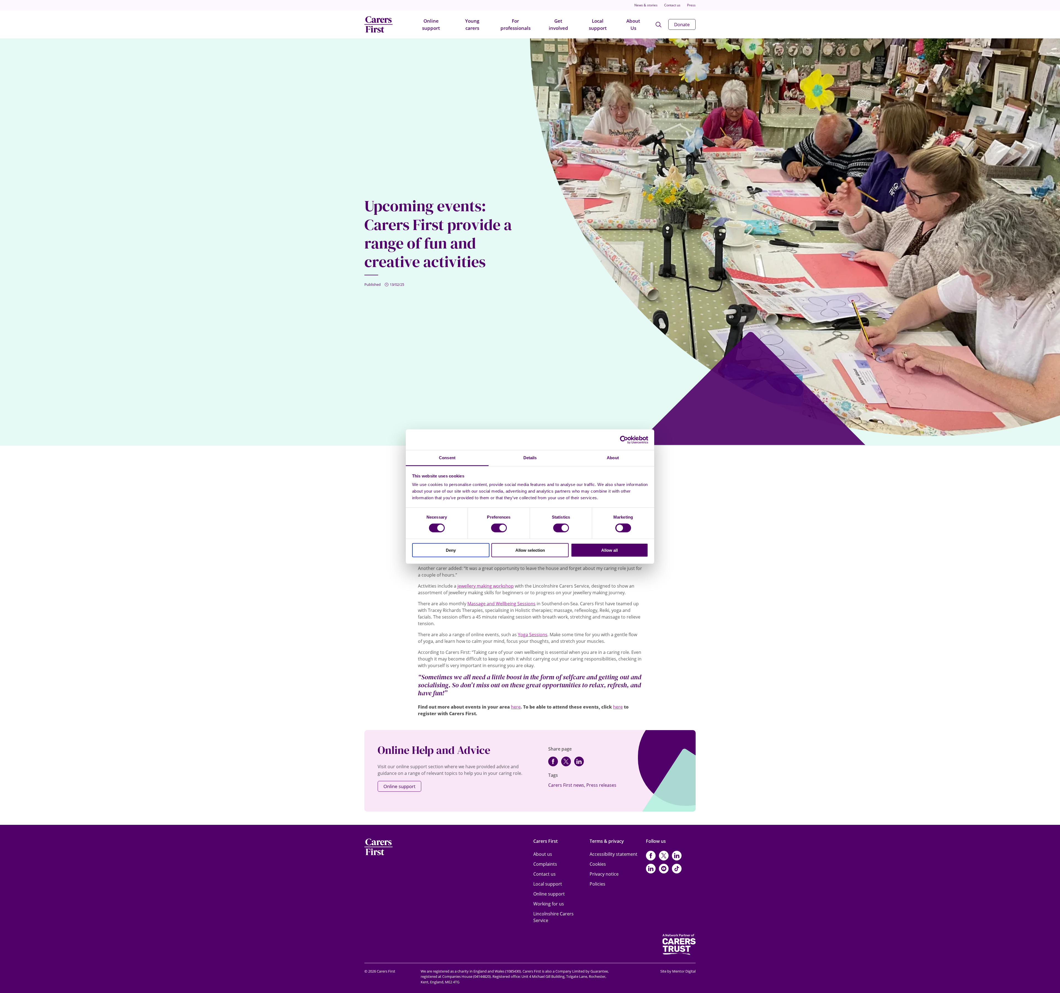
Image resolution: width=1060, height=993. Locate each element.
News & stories (646, 5)
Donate (682, 24)
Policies (597, 884)
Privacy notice (604, 874)
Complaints (545, 864)
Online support (431, 24)
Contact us (672, 5)
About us (542, 854)
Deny (451, 550)
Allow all (609, 550)
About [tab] (613, 457)
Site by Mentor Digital (678, 971)
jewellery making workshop (485, 586)
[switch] (499, 528)
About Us (633, 24)
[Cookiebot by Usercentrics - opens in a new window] (624, 439)
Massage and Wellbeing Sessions (501, 604)
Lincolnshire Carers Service (553, 917)
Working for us (548, 904)
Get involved (558, 24)
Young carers (472, 24)
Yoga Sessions (532, 635)
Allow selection (530, 550)
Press (691, 5)
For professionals (515, 24)
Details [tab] (530, 457)
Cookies (598, 864)
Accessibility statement (613, 854)
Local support (598, 24)
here (516, 707)
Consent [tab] (447, 457)
